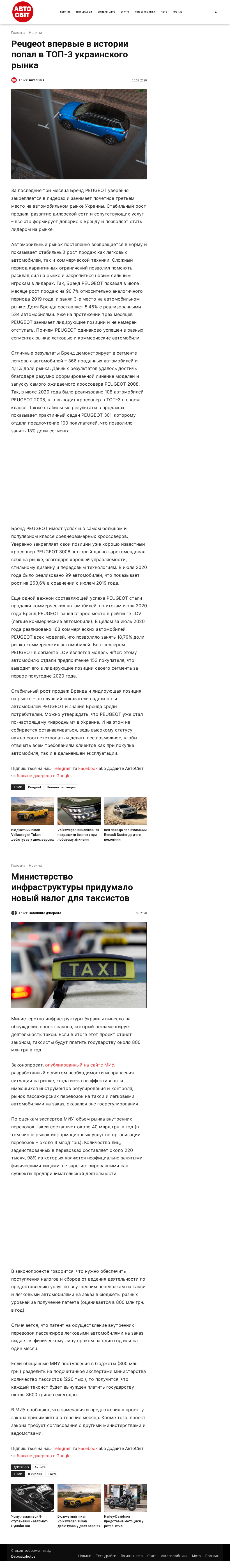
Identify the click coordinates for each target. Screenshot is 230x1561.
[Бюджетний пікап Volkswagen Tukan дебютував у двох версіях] (32, 811)
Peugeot (34, 787)
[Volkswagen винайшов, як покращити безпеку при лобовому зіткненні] (79, 811)
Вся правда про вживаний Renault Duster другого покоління (125, 835)
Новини (35, 32)
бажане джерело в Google (44, 775)
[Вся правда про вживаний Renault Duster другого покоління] (125, 811)
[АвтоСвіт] (15, 80)
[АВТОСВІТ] (22, 11)
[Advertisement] (79, 481)
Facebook (88, 768)
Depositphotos (23, 1556)
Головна (18, 32)
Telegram (62, 768)
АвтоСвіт (37, 80)
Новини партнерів (61, 787)
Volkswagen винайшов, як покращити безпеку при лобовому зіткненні (78, 835)
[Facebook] (211, 12)
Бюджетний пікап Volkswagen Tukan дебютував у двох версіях (32, 835)
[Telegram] (216, 12)
